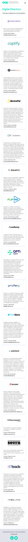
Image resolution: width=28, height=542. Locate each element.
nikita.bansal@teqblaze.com (10, 524)
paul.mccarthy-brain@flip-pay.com (12, 218)
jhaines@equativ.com (8, 190)
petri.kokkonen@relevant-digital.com (12, 411)
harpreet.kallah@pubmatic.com (11, 342)
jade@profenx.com (8, 306)
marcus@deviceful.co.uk (9, 126)
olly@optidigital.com (8, 277)
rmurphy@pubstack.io (9, 375)
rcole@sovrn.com (8, 457)
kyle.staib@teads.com (9, 491)
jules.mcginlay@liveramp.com (11, 243)
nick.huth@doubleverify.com (10, 161)
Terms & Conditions (20, 531)
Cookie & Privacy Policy (9, 531)
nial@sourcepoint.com (9, 434)
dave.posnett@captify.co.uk (10, 61)
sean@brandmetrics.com (9, 35)
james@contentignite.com (10, 92)
